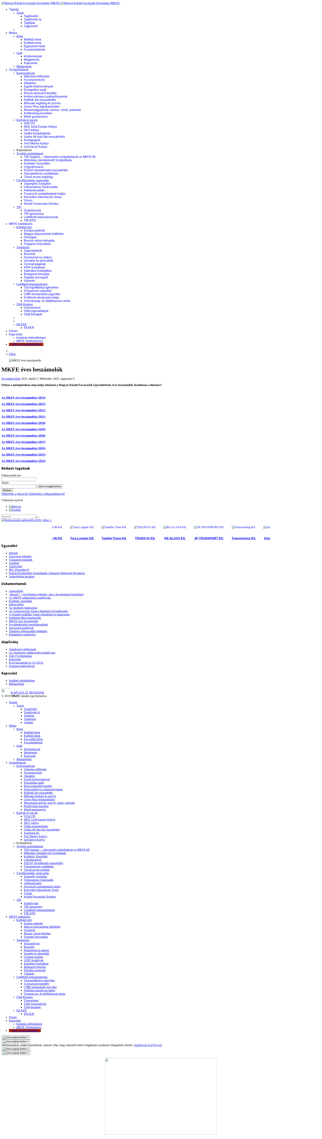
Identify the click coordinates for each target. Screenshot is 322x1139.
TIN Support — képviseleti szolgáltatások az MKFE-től (59, 156)
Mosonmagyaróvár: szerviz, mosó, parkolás (52, 109)
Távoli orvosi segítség (38, 176)
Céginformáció (33, 166)
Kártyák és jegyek (27, 120)
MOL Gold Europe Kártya (40, 126)
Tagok (20, 12)
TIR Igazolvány (34, 213)
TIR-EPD (30, 220)
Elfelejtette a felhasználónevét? (47, 493)
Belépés (7, 490)
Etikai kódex (16, 604)
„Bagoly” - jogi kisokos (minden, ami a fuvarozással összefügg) (46, 594)
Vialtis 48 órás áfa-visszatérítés (44, 136)
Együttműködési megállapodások (28, 624)
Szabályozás (32, 210)
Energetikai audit (35, 89)
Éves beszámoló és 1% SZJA (26, 662)
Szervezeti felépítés (20, 556)
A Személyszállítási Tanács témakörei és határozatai (39, 614)
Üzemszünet (32, 307)
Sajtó (19, 53)
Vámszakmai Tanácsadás (41, 187)
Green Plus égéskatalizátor (42, 106)
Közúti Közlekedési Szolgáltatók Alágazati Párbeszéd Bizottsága (47, 573)
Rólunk (13, 553)
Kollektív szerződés (20, 601)
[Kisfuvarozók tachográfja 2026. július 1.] (26, 520)
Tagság (14, 9)
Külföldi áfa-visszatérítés (40, 99)
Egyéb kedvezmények (38, 86)
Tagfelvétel (31, 16)
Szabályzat (140, 1045)
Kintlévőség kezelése (38, 113)
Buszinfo (29, 254)
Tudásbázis (22, 247)
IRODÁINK (36, 692)
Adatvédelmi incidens (21, 576)
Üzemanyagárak (35, 264)
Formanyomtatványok (22, 666)
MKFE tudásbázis (20, 223)
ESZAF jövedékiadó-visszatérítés (46, 170)
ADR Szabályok (34, 267)
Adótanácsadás (34, 190)
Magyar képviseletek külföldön (44, 233)
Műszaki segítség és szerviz (42, 103)
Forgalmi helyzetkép (37, 243)
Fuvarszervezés (34, 79)
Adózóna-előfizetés (36, 76)
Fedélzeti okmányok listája (41, 297)
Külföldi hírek (32, 42)
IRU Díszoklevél (19, 569)
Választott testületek (20, 559)
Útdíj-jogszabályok (36, 310)
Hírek (19, 36)
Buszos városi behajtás (39, 240)
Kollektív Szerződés (37, 163)
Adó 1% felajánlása (20, 656)
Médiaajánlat (23, 66)
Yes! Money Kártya (36, 143)
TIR (18, 207)
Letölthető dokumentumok (41, 217)
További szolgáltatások (29, 153)
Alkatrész (30, 83)
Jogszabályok (33, 250)
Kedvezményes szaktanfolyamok (45, 96)
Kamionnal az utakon (38, 257)
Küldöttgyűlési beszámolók (25, 617)
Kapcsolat (30, 63)
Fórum (13, 331)
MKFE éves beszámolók (23, 621)
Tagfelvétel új (32, 19)
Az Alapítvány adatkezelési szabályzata (32, 652)
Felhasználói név (11, 475)
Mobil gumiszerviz (36, 116)
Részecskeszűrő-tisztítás (40, 93)
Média (13, 32)
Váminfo (29, 280)
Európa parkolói (34, 230)
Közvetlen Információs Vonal (42, 197)
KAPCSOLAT (20, 692)
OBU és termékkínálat (26, 344)
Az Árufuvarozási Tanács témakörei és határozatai (38, 611)
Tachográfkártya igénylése (41, 287)
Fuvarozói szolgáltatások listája (44, 193)
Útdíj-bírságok (33, 314)
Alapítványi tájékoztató (22, 649)
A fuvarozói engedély (38, 290)
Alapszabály (16, 591)
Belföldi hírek (32, 39)
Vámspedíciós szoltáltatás (41, 173)
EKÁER (21, 324)
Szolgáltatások (19, 69)
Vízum (28, 200)
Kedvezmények (25, 73)
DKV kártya (31, 130)
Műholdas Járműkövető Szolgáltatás (48, 160)
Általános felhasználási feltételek (28, 631)
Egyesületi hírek (34, 46)
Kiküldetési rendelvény (22, 634)
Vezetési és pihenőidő (38, 260)
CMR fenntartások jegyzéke (42, 294)
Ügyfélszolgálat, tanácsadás (32, 180)
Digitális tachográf (36, 277)
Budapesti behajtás (36, 274)
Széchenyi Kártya (35, 146)
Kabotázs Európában (38, 270)
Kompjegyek (32, 140)
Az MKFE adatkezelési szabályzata (30, 597)
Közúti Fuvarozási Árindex (41, 203)
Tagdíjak (29, 22)
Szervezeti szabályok (21, 627)
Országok (30, 237)
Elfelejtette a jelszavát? (15, 493)
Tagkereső (31, 26)
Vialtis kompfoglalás (37, 133)
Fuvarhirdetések (34, 49)
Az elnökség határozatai (23, 607)
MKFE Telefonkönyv (29, 341)
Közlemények (33, 56)
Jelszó (5, 482)
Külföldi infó (24, 227)
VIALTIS (29, 123)
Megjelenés (31, 59)
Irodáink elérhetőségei (31, 337)
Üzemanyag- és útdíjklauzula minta (47, 300)
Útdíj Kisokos (24, 304)
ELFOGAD (154, 1045)
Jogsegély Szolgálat (37, 183)
